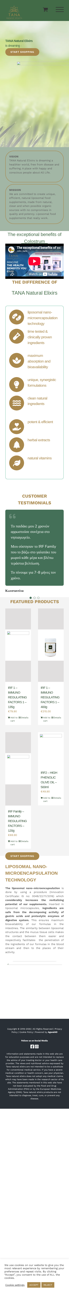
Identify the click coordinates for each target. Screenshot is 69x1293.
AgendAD (53, 1032)
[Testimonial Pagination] (31, 598)
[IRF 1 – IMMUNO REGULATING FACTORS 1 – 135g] (18, 645)
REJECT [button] (48, 1285)
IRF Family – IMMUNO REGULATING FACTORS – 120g (17, 821)
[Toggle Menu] (60, 9)
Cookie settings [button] (15, 1285)
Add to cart (14, 719)
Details (24, 717)
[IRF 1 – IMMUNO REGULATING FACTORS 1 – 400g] (51, 645)
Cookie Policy (26, 1032)
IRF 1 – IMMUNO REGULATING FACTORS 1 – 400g (50, 697)
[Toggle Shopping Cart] (45, 9)
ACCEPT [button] (33, 1285)
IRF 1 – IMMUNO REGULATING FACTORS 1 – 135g (17, 697)
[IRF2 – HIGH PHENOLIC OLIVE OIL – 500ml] (51, 749)
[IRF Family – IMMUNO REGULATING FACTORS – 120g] (18, 769)
